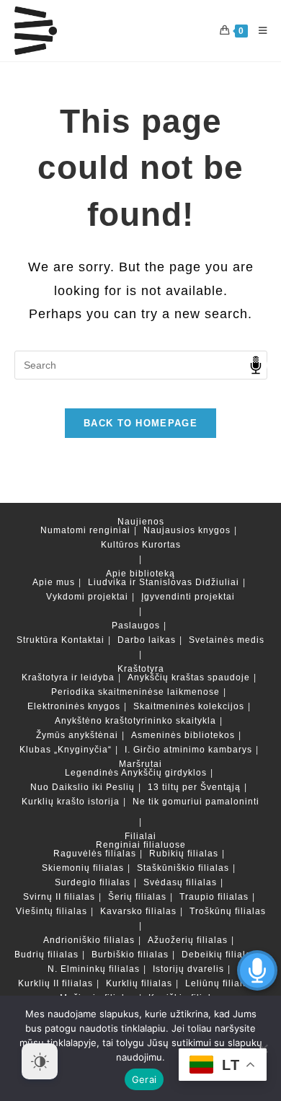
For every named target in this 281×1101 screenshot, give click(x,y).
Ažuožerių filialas (188, 940)
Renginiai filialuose (141, 845)
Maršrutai (140, 764)
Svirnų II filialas (59, 897)
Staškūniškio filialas (183, 868)
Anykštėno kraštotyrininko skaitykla (135, 721)
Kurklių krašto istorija (71, 802)
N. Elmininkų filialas (94, 969)
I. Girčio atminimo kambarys (188, 750)
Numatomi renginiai (85, 530)
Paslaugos (136, 625)
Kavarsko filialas (138, 911)
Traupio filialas (214, 897)
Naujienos (140, 522)
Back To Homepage (140, 423)
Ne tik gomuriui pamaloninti (196, 802)
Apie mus (53, 582)
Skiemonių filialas (83, 868)
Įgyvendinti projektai (188, 597)
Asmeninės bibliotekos (183, 735)
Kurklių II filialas (55, 983)
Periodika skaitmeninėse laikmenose (135, 692)
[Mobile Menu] (257, 30)
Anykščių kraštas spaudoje (189, 677)
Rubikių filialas (183, 853)
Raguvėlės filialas (94, 853)
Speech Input (255, 365)
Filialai (140, 836)
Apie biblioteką (140, 574)
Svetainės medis (226, 640)
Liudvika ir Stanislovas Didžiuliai (163, 582)
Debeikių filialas (219, 954)
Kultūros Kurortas (141, 545)
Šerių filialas (137, 897)
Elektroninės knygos (73, 706)
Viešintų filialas (51, 911)
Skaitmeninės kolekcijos (188, 706)
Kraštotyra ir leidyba (68, 677)
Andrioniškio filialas (89, 940)
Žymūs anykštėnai (77, 735)
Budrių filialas (46, 954)
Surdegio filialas (92, 882)
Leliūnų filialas (219, 983)
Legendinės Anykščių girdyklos (136, 773)
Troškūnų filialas (227, 911)
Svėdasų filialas (180, 882)
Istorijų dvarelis (188, 969)
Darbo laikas (146, 640)
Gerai (144, 1079)
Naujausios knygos (187, 530)
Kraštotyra (140, 669)
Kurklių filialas (139, 983)
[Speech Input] (140, 365)
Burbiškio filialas (130, 954)
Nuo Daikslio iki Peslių (82, 787)
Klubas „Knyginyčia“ (65, 750)
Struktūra (37, 640)
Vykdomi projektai (87, 597)
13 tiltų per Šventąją (194, 787)
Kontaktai (82, 640)
